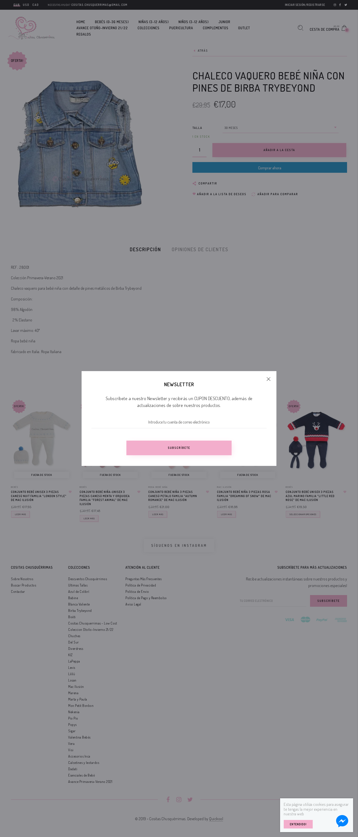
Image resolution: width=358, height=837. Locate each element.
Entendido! (298, 824)
